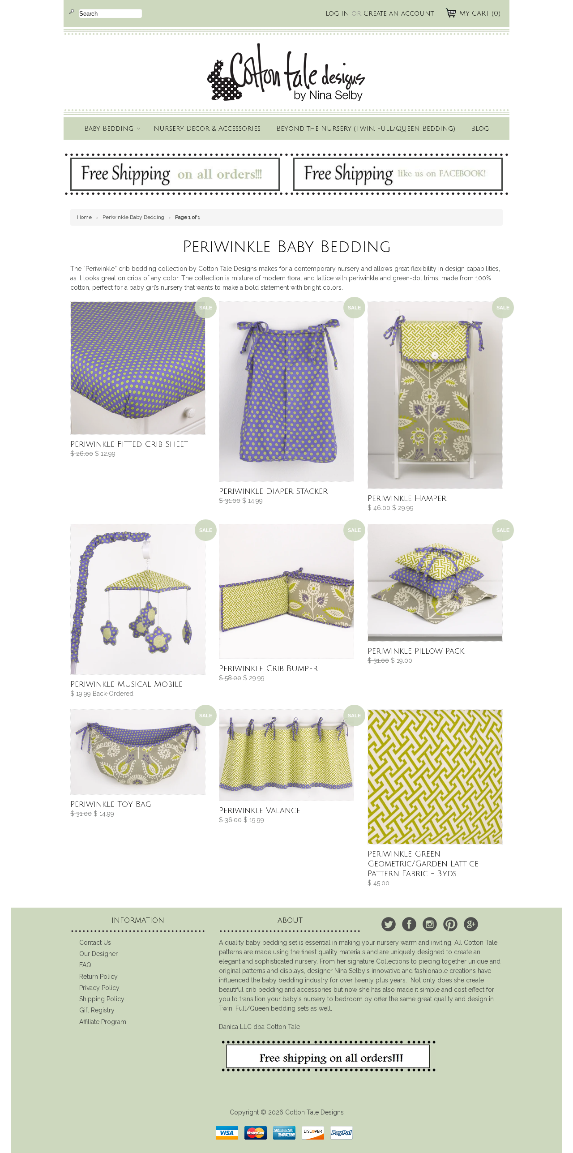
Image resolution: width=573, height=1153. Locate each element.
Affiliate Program (102, 1021)
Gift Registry (97, 1010)
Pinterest (450, 924)
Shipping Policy (101, 999)
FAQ (85, 965)
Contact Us (95, 942)
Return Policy (98, 976)
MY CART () (479, 13)
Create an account (398, 13)
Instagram (430, 924)
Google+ (471, 924)
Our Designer (98, 953)
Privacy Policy (99, 987)
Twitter (388, 924)
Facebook (409, 924)
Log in (337, 13)
